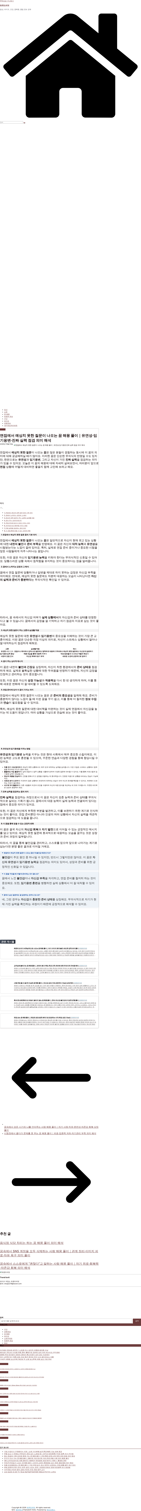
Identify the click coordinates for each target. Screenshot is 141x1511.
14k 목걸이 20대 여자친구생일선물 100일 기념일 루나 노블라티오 (18, 1426)
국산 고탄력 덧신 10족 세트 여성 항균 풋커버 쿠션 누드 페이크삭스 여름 (27, 1357)
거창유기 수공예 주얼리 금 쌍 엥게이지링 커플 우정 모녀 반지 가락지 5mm (20, 1410)
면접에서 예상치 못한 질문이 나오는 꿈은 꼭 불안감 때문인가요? (27, 853)
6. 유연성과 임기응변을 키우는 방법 (15, 525)
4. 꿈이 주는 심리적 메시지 (13, 520)
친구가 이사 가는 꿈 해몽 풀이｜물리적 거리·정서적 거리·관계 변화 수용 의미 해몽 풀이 (36, 1458)
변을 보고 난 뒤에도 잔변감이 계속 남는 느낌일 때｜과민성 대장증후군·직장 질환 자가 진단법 (38, 1454)
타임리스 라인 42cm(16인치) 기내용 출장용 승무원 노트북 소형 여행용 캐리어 (21, 1443)
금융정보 (7, 423)
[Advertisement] (49, 485)
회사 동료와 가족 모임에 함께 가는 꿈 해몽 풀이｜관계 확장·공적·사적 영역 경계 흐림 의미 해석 (39, 1456)
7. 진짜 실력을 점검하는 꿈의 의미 (15, 528)
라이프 (6, 421)
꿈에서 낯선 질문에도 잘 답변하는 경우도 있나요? (22, 895)
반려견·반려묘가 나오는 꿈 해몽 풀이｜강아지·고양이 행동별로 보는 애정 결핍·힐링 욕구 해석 (38, 1463)
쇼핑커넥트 (8, 1338)
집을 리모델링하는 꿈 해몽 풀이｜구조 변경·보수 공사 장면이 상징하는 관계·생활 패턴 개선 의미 (40, 1465)
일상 (5, 410)
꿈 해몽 (7, 414)
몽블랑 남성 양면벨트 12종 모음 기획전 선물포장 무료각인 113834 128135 (20, 1418)
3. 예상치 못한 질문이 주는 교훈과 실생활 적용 (19, 518)
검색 (1, 1317)
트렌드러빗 (4, 5)
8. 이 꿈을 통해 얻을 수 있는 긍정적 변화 (17, 531)
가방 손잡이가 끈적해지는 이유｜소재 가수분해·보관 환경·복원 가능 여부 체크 (33, 1452)
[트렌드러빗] (70, 120)
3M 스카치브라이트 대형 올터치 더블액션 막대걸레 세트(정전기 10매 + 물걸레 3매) (35, 1461)
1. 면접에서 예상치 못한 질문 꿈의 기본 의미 (18, 513)
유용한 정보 (8, 416)
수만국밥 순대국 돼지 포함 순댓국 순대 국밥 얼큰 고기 (24, 1470)
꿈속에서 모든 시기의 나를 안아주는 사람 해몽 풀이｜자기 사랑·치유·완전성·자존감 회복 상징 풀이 (51, 1128)
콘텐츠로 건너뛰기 (7, 1)
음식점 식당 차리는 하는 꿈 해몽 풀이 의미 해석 (31, 1243)
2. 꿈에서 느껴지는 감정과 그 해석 (15, 515)
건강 (5, 419)
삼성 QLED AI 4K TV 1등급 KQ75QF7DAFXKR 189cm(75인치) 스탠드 (30, 1472)
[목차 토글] (1, 508)
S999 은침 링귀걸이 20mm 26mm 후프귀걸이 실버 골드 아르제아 (25, 1355)
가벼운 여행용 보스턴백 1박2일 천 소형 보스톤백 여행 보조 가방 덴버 (26, 1359)
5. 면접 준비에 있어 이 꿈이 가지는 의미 (17, 523)
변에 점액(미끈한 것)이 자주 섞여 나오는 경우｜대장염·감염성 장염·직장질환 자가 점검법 (37, 1467)
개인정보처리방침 (10, 426)
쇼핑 (5, 412)
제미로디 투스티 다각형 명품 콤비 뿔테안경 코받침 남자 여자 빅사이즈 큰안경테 (30, 1352)
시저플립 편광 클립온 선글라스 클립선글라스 (12, 1434)
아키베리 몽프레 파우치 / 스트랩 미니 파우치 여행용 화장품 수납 (24, 1350)
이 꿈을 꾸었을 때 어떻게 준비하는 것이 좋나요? (21, 874)
